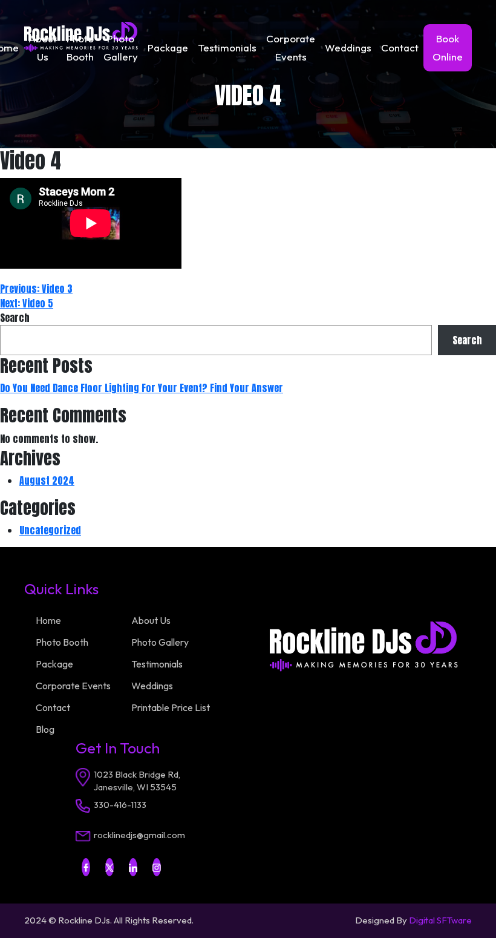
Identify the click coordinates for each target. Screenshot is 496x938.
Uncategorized (50, 530)
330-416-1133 (120, 804)
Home (48, 620)
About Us (42, 47)
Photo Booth (80, 47)
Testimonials (227, 47)
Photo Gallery (120, 47)
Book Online (447, 47)
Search (15, 317)
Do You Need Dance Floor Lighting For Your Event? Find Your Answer (141, 388)
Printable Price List (170, 707)
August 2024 (46, 480)
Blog (45, 729)
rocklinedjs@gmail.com (139, 835)
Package (168, 47)
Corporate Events (290, 47)
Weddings (348, 47)
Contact (400, 47)
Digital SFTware (440, 920)
